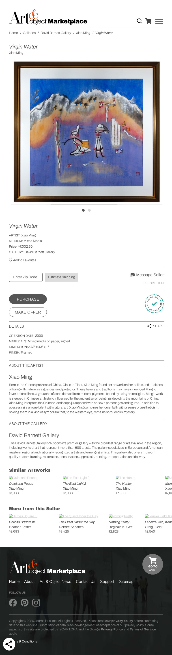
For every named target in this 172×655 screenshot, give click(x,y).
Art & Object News (55, 581)
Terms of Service (143, 629)
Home (14, 581)
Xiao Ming (28, 235)
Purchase (28, 299)
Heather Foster (20, 527)
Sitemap (126, 581)
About (29, 581)
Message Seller (149, 275)
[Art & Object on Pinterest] (24, 602)
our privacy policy (119, 621)
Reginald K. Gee (121, 527)
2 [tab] (89, 210)
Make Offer (28, 312)
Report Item (154, 283)
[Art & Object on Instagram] (36, 602)
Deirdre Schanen (71, 527)
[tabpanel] (86, 132)
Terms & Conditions (23, 641)
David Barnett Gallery (39, 252)
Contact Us (85, 581)
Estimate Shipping (61, 277)
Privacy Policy (112, 629)
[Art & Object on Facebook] (13, 602)
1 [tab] (83, 210)
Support (107, 581)
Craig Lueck (154, 527)
